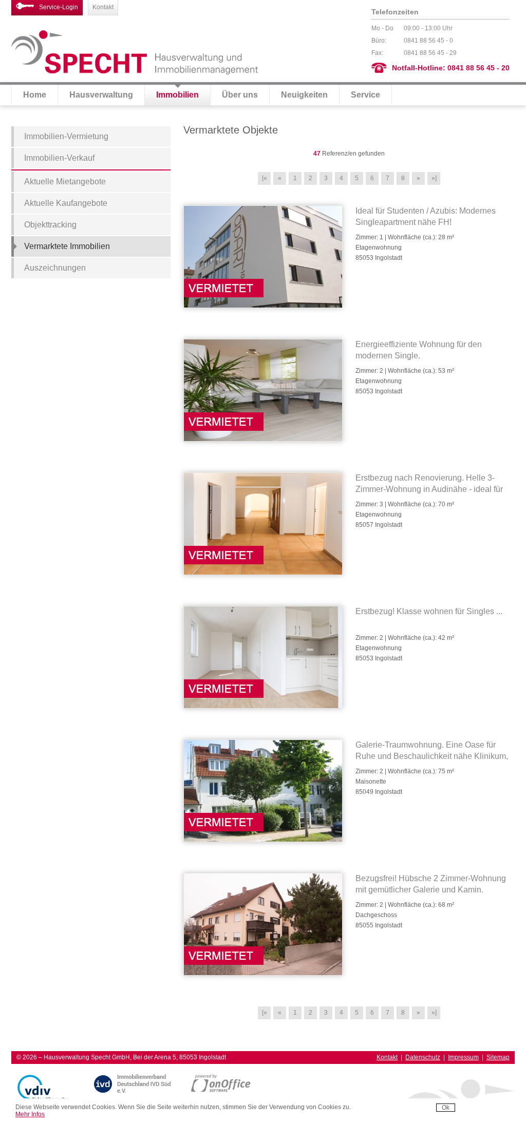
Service (365, 94)
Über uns (240, 94)
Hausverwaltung (101, 94)
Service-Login (58, 7)
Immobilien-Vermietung (66, 136)
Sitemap (498, 1057)
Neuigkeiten (304, 94)
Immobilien (177, 94)
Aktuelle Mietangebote (65, 181)
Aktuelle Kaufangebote (65, 203)
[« (264, 178)
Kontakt (103, 7)
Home (34, 94)
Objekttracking (50, 224)
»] (434, 178)
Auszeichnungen (55, 267)
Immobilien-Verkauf (59, 158)
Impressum (463, 1057)
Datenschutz (422, 1057)
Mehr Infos (30, 1114)
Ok (445, 1107)
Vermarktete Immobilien (67, 246)
